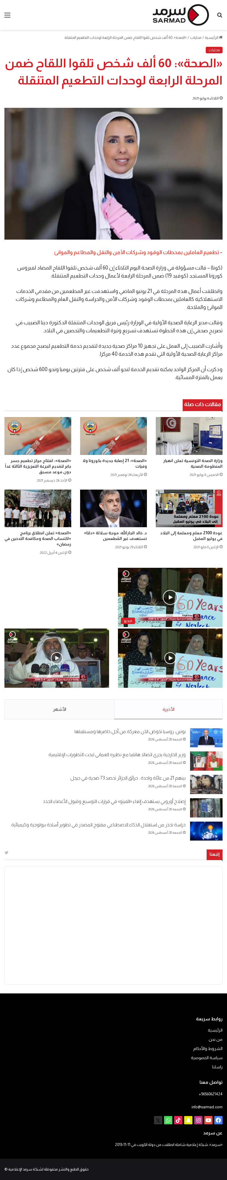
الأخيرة (168, 709)
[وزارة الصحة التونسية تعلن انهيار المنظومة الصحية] (189, 436)
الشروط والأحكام (208, 1048)
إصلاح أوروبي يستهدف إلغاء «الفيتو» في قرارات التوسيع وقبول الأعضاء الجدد (114, 801)
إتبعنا (215, 854)
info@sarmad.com (207, 1107)
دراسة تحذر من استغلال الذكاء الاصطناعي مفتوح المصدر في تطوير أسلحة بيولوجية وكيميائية (98, 824)
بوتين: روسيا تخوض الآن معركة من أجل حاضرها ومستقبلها (130, 731)
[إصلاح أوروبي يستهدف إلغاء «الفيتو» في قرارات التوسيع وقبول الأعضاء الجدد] (206, 807)
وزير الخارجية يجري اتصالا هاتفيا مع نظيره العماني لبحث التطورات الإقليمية (117, 754)
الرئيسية (212, 37)
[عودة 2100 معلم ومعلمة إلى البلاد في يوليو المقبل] (189, 508)
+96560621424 (211, 1094)
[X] (158, 1120)
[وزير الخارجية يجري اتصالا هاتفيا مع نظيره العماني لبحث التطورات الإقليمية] (206, 761)
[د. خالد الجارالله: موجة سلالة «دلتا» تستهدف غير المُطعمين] (113, 508)
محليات (196, 37)
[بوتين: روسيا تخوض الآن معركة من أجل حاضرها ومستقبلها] (206, 738)
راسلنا (217, 1067)
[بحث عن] (220, 17)
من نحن (216, 1039)
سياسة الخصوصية (207, 1058)
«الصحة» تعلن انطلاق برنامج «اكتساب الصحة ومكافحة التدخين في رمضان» (37, 538)
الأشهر (59, 709)
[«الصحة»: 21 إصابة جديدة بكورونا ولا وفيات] (113, 436)
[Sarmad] (181, 15)
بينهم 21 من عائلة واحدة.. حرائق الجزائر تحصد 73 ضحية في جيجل (128, 777)
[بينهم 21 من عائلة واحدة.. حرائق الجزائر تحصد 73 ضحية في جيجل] (206, 784)
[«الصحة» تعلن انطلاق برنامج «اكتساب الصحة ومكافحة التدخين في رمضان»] (37, 508)
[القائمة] (7, 17)
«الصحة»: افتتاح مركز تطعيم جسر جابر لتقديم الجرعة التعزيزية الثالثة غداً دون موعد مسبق (38, 466)
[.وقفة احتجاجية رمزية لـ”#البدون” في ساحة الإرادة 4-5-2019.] (170, 658)
